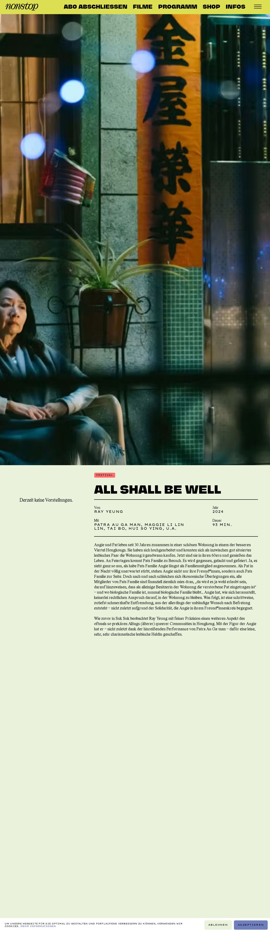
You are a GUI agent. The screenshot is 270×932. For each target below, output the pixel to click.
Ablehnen (218, 924)
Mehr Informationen (38, 926)
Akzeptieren (251, 924)
